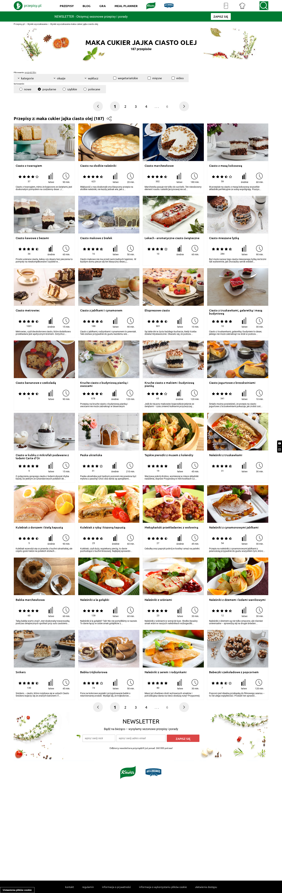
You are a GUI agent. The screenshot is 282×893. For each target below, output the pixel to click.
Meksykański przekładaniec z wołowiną (171, 527)
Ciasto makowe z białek (96, 238)
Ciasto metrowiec (28, 310)
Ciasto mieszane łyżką (224, 238)
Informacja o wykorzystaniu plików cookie (163, 886)
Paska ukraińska (91, 455)
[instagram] (279, 449)
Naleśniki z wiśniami (158, 599)
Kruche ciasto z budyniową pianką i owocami (104, 384)
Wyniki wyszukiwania (37, 24)
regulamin (88, 886)
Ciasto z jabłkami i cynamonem (101, 310)
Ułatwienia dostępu (206, 886)
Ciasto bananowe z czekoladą (36, 382)
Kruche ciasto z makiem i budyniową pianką (169, 384)
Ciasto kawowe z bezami (32, 238)
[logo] (27, 5)
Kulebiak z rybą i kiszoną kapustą (102, 527)
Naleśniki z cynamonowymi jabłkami (233, 527)
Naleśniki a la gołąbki (94, 599)
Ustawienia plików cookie (17, 890)
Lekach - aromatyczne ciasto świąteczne (172, 238)
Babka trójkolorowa (93, 672)
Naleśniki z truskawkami (225, 455)
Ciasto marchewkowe (159, 165)
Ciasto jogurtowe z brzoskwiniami (232, 382)
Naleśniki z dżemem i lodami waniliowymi (237, 599)
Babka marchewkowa (30, 599)
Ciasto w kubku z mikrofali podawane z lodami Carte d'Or (42, 456)
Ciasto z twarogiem (29, 165)
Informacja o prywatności (116, 886)
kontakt (69, 886)
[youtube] (279, 443)
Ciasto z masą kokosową (225, 165)
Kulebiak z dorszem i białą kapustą (39, 527)
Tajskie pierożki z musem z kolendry (169, 455)
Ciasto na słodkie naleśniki (98, 165)
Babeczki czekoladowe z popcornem (234, 672)
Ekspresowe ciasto (157, 310)
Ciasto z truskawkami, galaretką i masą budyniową (235, 312)
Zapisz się (183, 738)
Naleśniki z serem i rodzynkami (166, 672)
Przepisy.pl (19, 24)
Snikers (21, 672)
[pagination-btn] (184, 106)
